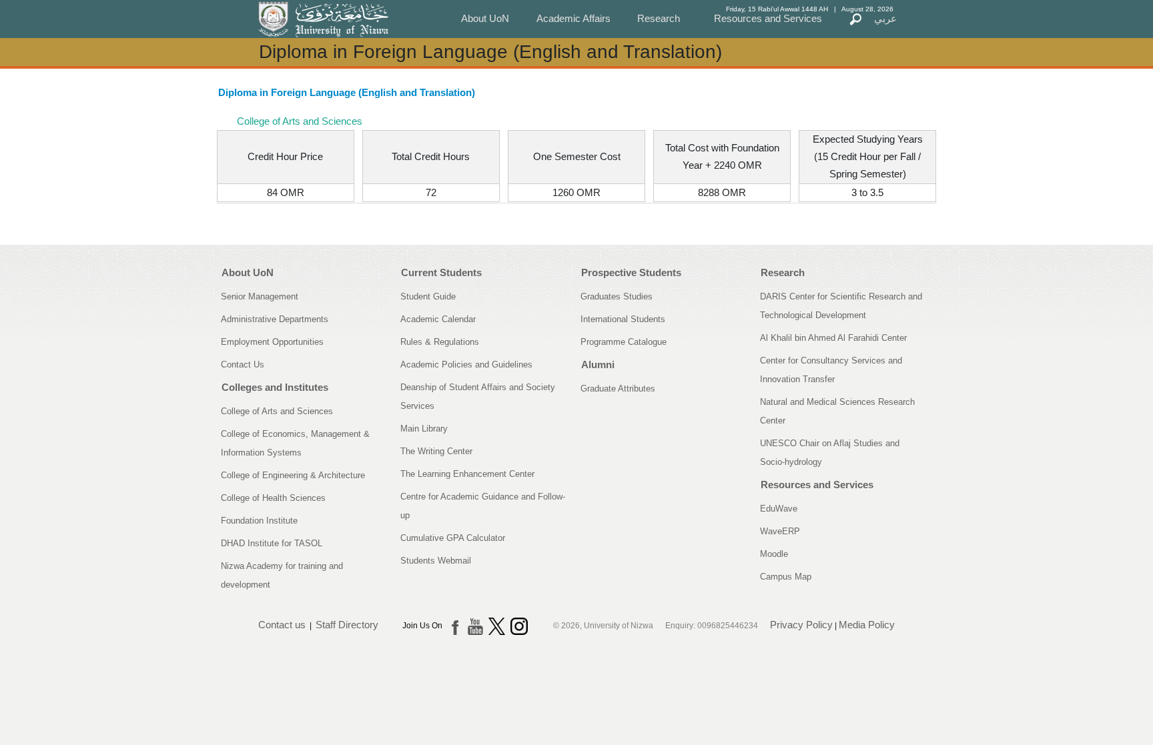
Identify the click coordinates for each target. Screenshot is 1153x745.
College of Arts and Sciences (277, 411)
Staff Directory (347, 624)
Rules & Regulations (439, 342)
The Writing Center (436, 451)
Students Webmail (435, 561)
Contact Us (242, 364)
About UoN (485, 18)
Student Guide (428, 296)
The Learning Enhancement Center (467, 474)
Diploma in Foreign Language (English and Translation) (346, 92)
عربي (885, 18)
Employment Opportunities (272, 342)
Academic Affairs (573, 18)
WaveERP (780, 531)
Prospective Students (631, 272)
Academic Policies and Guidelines (466, 364)
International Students (623, 319)
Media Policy (867, 624)
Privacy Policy (801, 624)
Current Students (441, 272)
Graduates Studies (617, 296)
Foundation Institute (259, 521)
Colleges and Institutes (275, 387)
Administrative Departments (274, 319)
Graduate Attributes (618, 389)
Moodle (774, 554)
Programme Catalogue (624, 342)
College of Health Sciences (273, 498)
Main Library (424, 429)
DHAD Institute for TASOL (271, 543)
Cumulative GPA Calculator (452, 538)
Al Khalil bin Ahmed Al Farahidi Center (833, 338)
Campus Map (785, 577)
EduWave (778, 509)
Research (658, 18)
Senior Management (259, 296)
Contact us (282, 624)
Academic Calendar (438, 319)
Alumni (598, 364)
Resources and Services (768, 18)
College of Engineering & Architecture (293, 475)
